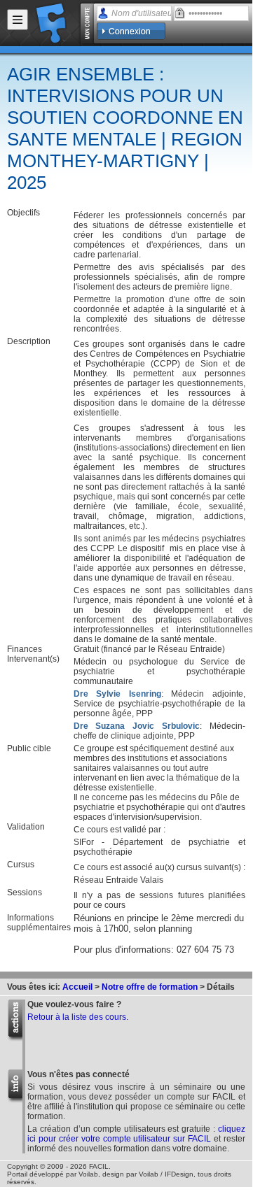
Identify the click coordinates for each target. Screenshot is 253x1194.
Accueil (77, 987)
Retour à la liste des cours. (77, 1017)
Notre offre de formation (150, 987)
